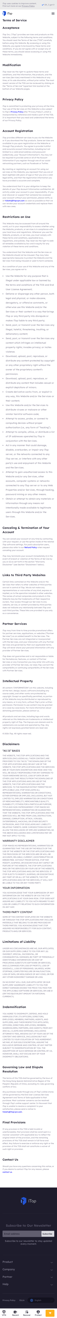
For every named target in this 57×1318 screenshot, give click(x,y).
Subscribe (47, 1234)
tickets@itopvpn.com (15, 200)
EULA (21, 1300)
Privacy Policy (17, 112)
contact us (7, 1172)
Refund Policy (30, 547)
